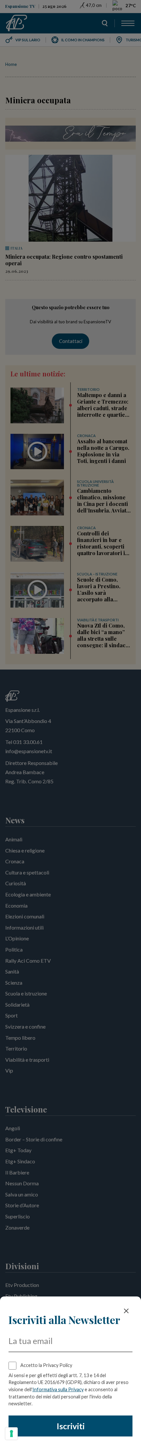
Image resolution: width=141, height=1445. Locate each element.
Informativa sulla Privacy (58, 1389)
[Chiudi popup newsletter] (126, 1310)
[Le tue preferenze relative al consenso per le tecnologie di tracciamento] (11, 1433)
